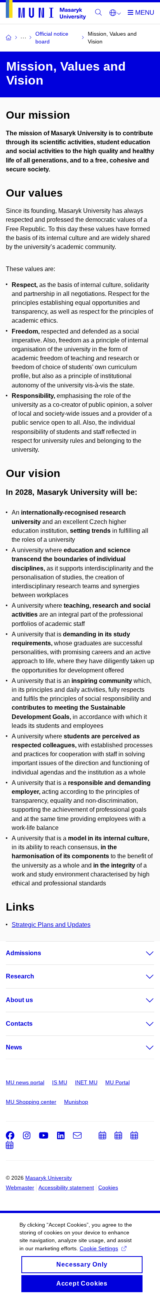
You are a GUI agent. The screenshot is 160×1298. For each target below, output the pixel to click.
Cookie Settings (99, 1248)
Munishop (76, 1102)
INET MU (86, 1082)
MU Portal (117, 1082)
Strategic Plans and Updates (51, 924)
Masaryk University (48, 1178)
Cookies (108, 1187)
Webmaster (20, 1187)
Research (20, 976)
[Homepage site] (46, 11)
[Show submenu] (142, 953)
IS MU (59, 1082)
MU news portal (25, 1082)
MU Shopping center (31, 1102)
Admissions (23, 953)
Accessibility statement (66, 1187)
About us (19, 1000)
